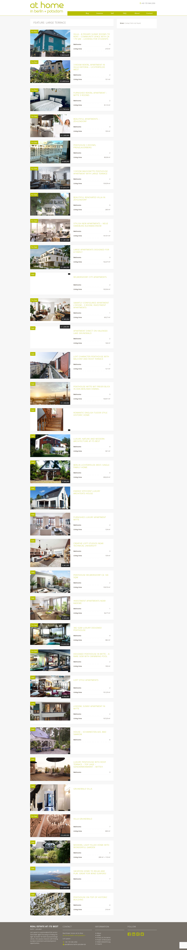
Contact (149, 13)
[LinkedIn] (133, 934)
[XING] (138, 934)
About (137, 13)
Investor (99, 13)
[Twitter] (142, 934)
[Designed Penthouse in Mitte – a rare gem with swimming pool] (50, 660)
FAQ (124, 13)
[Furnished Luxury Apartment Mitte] (50, 524)
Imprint (99, 944)
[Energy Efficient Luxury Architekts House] (50, 498)
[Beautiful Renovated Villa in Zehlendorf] (50, 204)
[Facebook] (129, 934)
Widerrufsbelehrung (103, 942)
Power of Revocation (104, 940)
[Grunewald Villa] (50, 797)
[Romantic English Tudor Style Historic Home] (50, 419)
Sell (112, 13)
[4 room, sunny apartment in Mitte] (50, 711)
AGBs (99, 935)
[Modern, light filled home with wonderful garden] (50, 851)
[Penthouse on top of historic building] (50, 904)
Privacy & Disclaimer (104, 938)
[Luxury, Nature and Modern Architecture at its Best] (50, 445)
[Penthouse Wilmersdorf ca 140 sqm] (50, 582)
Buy (87, 13)
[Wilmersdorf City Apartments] (50, 274)
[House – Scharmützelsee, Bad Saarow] (50, 740)
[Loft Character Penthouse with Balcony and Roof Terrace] (50, 365)
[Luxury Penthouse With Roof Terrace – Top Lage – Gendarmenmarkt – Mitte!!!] (50, 769)
